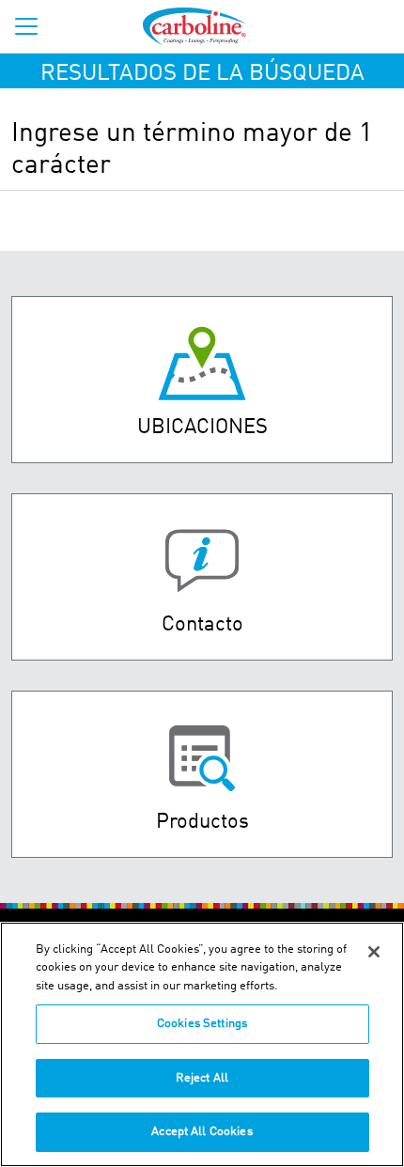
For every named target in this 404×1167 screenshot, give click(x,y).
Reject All (202, 1078)
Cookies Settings (202, 1024)
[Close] (374, 951)
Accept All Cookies (201, 1132)
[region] (202, 1044)
